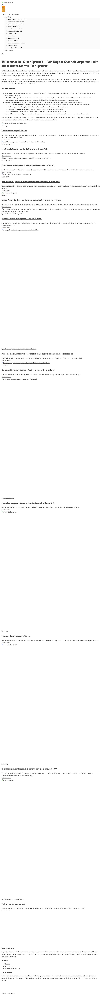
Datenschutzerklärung (12, 968)
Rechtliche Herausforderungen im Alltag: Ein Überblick (22, 218)
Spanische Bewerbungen (15, 31)
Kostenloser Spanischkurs (12, 14)
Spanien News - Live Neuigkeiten (12, 214)
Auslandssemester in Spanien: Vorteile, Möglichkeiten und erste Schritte (28, 165)
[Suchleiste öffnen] (3, 5)
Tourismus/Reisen (8, 498)
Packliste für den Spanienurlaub (13, 904)
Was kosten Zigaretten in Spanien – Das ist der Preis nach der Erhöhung (28, 370)
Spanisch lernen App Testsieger (17, 43)
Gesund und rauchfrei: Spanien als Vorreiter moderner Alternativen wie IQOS (29, 768)
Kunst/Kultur (6, 177)
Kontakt (7, 964)
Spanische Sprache (13, 36)
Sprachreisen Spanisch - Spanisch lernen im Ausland (19, 349)
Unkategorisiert (7, 126)
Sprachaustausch (12, 45)
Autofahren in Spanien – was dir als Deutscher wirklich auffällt (25, 149)
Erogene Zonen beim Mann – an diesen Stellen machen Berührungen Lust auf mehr (31, 200)
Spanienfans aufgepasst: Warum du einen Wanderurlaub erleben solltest (28, 503)
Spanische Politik (12, 40)
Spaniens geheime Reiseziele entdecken (16, 636)
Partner (4, 195)
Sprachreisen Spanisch (14, 38)
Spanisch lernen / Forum (18, 48)
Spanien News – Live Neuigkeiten (17, 19)
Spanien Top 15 (12, 33)
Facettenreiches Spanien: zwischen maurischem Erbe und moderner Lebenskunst (31, 181)
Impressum (8, 966)
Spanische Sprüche (13, 26)
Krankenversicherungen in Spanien (14, 130)
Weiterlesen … (6, 140)
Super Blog (8, 17)
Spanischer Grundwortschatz (16, 21)
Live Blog (5, 365)
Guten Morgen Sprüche (17, 29)
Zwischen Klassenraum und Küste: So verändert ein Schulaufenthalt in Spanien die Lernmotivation (37, 353)
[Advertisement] (51, 924)
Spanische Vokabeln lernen (15, 24)
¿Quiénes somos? (9, 50)
